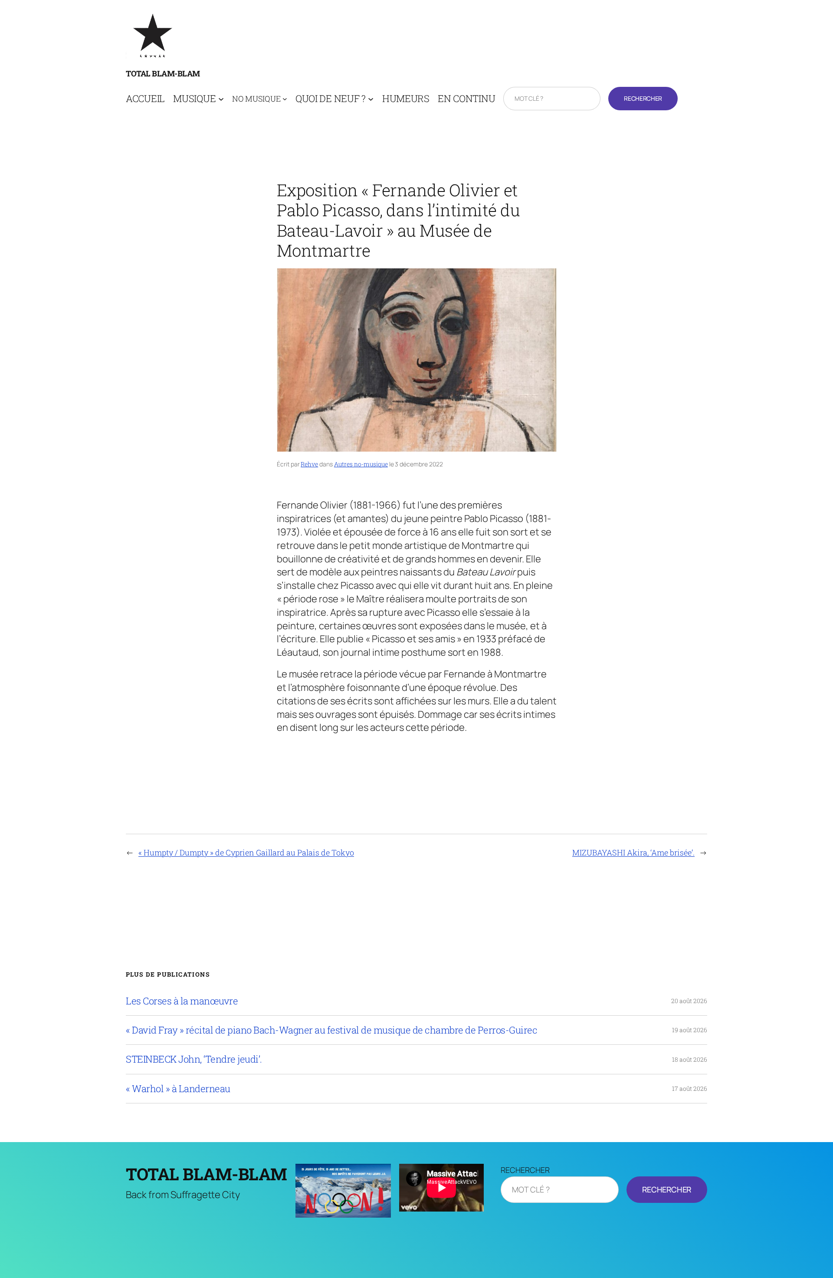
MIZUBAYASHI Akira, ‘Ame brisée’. (633, 852)
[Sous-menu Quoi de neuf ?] (371, 99)
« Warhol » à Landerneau (178, 1088)
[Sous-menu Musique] (221, 99)
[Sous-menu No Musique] (284, 98)
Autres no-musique (361, 464)
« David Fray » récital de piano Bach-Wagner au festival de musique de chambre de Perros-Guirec (331, 1030)
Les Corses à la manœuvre (182, 1001)
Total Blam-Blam (163, 73)
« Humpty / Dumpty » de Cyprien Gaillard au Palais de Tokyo (246, 852)
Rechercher (643, 98)
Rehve (309, 464)
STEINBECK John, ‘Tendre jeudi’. (194, 1059)
